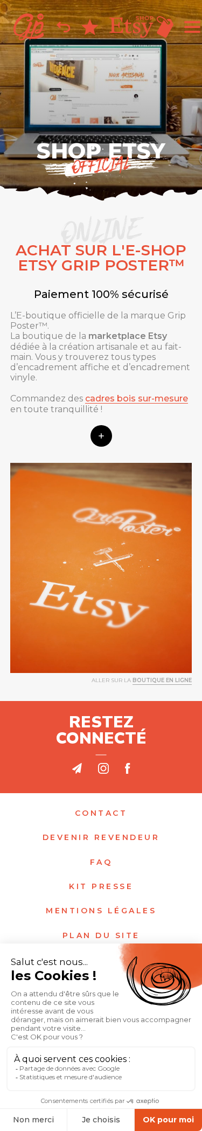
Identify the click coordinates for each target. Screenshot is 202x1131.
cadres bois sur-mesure (136, 398)
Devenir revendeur (101, 838)
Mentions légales (101, 911)
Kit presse (101, 887)
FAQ (101, 862)
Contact (101, 813)
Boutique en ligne (162, 680)
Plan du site (101, 936)
